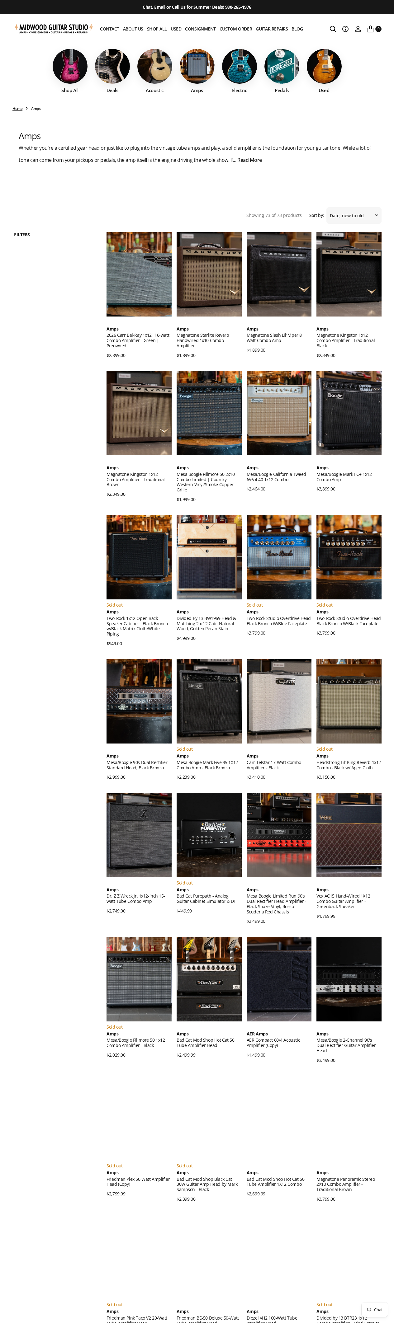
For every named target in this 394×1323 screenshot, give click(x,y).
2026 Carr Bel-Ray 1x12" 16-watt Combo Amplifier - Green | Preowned (138, 340)
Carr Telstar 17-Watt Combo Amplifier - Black (274, 765)
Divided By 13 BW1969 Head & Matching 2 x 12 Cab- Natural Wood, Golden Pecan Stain (206, 623)
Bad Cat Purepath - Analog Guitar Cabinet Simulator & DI (206, 898)
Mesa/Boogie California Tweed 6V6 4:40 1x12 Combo (276, 476)
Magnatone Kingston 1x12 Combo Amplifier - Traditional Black (345, 340)
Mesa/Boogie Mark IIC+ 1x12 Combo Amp (344, 476)
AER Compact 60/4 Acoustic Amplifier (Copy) (273, 1042)
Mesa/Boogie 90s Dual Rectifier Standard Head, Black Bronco (137, 765)
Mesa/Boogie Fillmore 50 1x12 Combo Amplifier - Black (136, 1042)
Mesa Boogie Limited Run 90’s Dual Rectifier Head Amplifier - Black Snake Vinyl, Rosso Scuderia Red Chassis (276, 903)
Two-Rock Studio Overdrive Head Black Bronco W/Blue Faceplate (279, 620)
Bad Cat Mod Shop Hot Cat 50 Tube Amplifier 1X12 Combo (276, 1181)
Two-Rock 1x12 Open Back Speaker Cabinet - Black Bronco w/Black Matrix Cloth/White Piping (137, 626)
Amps (112, 329)
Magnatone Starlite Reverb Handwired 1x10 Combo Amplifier (203, 340)
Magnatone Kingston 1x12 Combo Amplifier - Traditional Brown (136, 479)
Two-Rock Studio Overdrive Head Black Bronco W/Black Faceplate (348, 620)
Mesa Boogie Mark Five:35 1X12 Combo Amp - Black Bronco (207, 765)
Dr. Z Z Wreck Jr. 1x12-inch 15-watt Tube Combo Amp (136, 898)
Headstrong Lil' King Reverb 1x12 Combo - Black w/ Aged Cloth (348, 765)
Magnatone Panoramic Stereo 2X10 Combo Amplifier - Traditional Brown (345, 1184)
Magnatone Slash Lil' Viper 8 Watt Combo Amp (274, 337)
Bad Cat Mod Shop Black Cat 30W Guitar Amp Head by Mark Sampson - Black (207, 1184)
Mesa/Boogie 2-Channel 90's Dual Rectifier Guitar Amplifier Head (346, 1045)
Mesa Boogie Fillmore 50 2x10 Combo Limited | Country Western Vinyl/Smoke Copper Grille (206, 482)
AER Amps (257, 1034)
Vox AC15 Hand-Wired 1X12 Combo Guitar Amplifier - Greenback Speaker (343, 901)
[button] (345, 29)
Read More (249, 160)
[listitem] (70, 71)
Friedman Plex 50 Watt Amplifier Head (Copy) (138, 1181)
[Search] (333, 29)
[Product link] (139, 274)
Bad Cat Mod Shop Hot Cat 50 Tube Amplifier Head (206, 1042)
